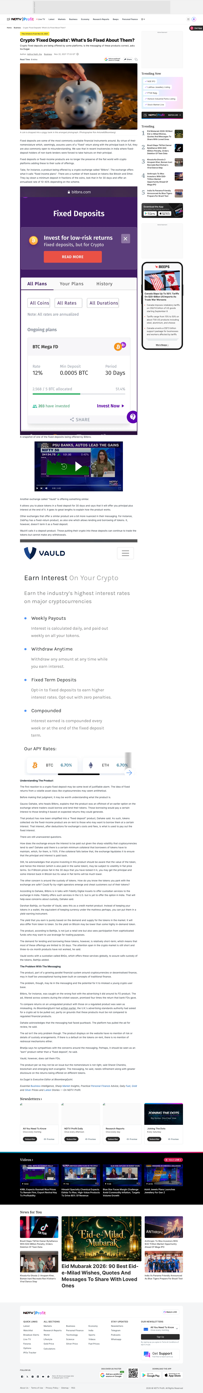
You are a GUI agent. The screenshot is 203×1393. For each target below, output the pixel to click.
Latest (51, 19)
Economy (85, 19)
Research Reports (101, 19)
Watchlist (28, 1330)
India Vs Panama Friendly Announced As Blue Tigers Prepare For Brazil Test (164, 1277)
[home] (22, 17)
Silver (28, 1090)
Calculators (49, 1348)
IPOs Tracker (29, 1352)
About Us (24, 1388)
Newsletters (117, 1326)
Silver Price (72, 1343)
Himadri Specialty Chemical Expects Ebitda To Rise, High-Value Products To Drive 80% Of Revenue (80, 1192)
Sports (92, 1335)
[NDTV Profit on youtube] (43, 1377)
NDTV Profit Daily (73, 1128)
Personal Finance (130, 19)
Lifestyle (48, 1339)
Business (73, 19)
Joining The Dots (156, 1128)
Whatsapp (116, 1339)
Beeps (116, 19)
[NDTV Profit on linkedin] (38, 1377)
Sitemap (65, 1388)
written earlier (68, 1008)
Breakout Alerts (31, 1335)
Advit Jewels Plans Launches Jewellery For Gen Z (159, 1191)
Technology (72, 1335)
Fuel (128, 1086)
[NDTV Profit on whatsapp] (48, 1377)
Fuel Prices (94, 1343)
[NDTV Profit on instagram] (33, 1377)
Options (27, 1348)
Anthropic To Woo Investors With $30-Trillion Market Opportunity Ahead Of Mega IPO (161, 1244)
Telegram (115, 1330)
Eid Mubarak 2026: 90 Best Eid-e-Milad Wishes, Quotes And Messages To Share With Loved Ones (100, 1276)
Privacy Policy (52, 1388)
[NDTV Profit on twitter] (27, 1377)
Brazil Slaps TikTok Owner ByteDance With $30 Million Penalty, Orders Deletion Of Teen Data (39, 1244)
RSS (73, 1388)
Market (66, 1086)
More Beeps (162, 345)
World (46, 1335)
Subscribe (30, 1139)
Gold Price (49, 1343)
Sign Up (160, 1337)
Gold (134, 1086)
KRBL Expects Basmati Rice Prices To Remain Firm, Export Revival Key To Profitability (38, 1192)
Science (70, 1339)
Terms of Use (37, 1388)
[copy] (136, 59)
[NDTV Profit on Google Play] (151, 1375)
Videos (92, 1339)
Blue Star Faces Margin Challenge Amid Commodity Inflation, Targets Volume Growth (121, 1192)
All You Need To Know (34, 1128)
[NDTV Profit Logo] (34, 1312)
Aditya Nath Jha (34, 54)
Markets (62, 19)
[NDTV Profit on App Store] (173, 1375)
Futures (27, 1343)
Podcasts (115, 1335)
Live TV (41, 19)
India (91, 1330)
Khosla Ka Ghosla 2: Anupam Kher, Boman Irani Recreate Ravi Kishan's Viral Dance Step (38, 1278)
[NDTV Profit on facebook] (22, 1377)
